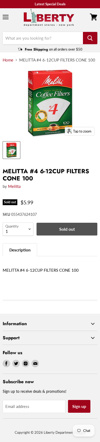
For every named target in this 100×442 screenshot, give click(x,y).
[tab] (20, 249)
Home (8, 60)
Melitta (14, 186)
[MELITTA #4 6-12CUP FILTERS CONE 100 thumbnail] (11, 150)
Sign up (79, 406)
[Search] (90, 38)
